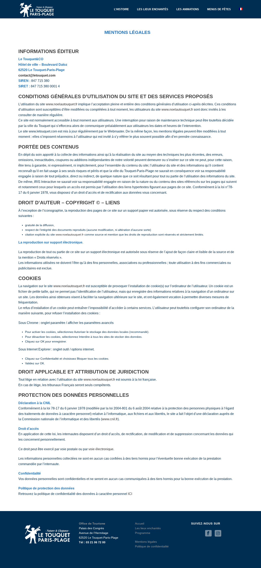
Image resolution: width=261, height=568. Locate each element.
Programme (142, 533)
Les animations (187, 9)
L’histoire (121, 9)
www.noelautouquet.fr (61, 104)
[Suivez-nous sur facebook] (208, 533)
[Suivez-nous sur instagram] (218, 533)
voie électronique (100, 449)
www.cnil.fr (110, 419)
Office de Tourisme (92, 523)
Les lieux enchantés (152, 9)
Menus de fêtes (219, 9)
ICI (130, 494)
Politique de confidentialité (152, 546)
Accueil (139, 523)
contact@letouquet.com (36, 75)
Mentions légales (146, 541)
